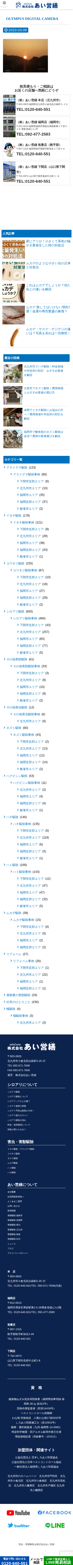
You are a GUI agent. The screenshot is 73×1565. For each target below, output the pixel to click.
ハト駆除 (16, 864)
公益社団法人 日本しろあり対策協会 (36, 1457)
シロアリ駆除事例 (29, 618)
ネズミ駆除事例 (26, 734)
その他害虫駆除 (19, 707)
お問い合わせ (13, 1206)
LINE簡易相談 (58, 1561)
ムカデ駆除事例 (26, 919)
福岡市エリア (32, 494)
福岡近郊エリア (33, 501)
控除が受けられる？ (16, 1129)
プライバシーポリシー (17, 1253)
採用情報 (11, 1211)
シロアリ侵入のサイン (17, 1115)
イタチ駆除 (17, 515)
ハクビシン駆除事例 (29, 782)
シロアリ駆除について (17, 1096)
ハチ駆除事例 (26, 824)
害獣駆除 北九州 (14, 1229)
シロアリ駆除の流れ (16, 1120)
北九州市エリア (33, 488)
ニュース (11, 1244)
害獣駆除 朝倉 (13, 1234)
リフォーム (16, 954)
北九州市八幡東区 (24, 1485)
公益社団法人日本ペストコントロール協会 (36, 1462)
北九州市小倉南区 (36, 1480)
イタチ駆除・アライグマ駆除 (20, 1149)
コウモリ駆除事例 (28, 570)
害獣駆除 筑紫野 (14, 1220)
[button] (65, 799)
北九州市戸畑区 (46, 1485)
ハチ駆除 (16, 817)
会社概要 (11, 1192)
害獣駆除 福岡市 (14, 1215)
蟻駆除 (12, 1008)
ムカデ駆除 (16, 913)
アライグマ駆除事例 (29, 474)
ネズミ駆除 (16, 727)
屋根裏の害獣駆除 (21, 995)
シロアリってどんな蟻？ (18, 1101)
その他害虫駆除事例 (28, 714)
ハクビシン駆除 (19, 775)
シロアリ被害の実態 (16, 1106)
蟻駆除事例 (22, 1015)
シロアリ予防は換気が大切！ (20, 1111)
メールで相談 (36, 1561)
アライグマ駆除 (20, 467)
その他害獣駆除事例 (29, 666)
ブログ (10, 1248)
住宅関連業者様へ (15, 1197)
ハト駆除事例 (26, 871)
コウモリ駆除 (19, 563)
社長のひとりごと (22, 1002)
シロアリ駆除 (19, 611)
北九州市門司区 (48, 1475)
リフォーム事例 (26, 961)
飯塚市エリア (31, 508)
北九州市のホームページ (22, 1475)
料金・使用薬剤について (18, 1125)
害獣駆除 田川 (13, 1239)
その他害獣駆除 (19, 659)
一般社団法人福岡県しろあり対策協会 (36, 1466)
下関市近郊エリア (34, 481)
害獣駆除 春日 (13, 1225)
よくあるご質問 (14, 1201)
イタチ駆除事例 (27, 522)
